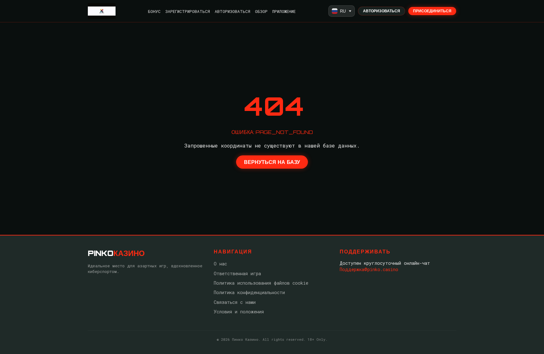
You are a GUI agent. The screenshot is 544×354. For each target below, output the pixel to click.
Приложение (284, 11)
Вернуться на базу (272, 162)
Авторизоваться (232, 11)
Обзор (261, 11)
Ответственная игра (237, 273)
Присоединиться (432, 11)
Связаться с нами (235, 302)
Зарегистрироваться (187, 11)
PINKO (116, 253)
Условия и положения (239, 312)
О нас (220, 264)
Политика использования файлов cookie (261, 283)
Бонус (154, 11)
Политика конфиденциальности (249, 292)
